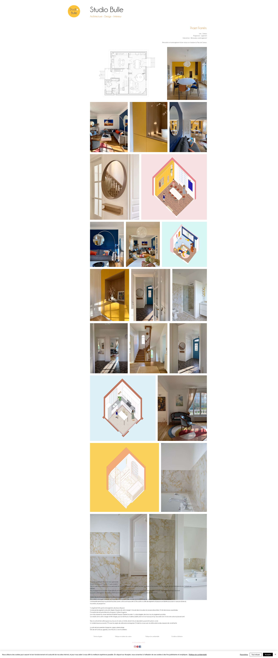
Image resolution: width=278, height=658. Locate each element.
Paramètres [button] (244, 654)
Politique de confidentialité (152, 636)
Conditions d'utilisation (177, 636)
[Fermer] (275, 654)
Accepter (268, 654)
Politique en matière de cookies (123, 636)
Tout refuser (256, 654)
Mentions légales (98, 636)
